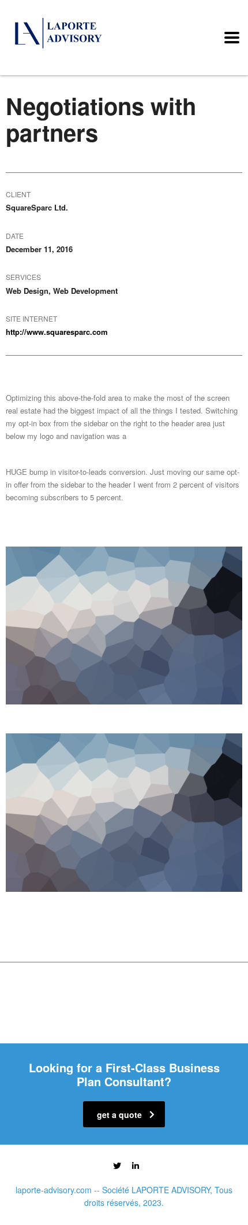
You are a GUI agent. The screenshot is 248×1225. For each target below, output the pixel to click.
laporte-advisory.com (54, 1190)
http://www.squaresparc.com (57, 331)
